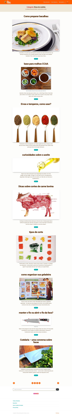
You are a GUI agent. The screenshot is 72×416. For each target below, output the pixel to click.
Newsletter (15, 403)
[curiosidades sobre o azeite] (36, 165)
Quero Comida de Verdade (18, 405)
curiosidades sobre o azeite (36, 154)
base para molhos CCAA (36, 63)
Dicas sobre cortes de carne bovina (36, 186)
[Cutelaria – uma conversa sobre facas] (36, 356)
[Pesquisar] (57, 389)
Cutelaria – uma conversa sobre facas (36, 341)
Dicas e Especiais (54, 2)
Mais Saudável (61, 2)
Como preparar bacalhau (36, 16)
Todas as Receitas (46, 2)
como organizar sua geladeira (36, 274)
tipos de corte (36, 232)
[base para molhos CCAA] (36, 78)
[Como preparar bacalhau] (36, 35)
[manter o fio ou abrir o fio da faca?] (36, 320)
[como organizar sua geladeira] (36, 289)
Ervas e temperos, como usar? (36, 104)
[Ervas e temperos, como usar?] (36, 124)
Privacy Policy (15, 407)
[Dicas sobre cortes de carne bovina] (36, 204)
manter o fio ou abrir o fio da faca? (36, 312)
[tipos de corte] (36, 248)
